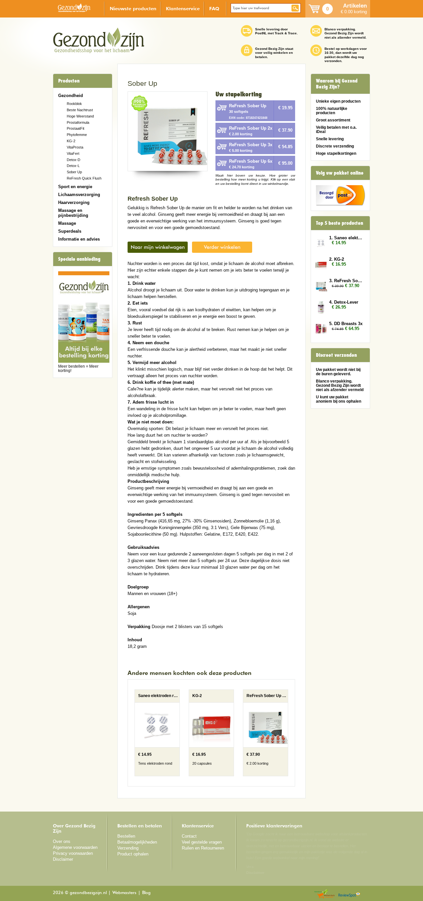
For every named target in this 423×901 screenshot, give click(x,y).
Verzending (127, 848)
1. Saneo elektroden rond (346, 237)
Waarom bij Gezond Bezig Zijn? (337, 84)
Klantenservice (183, 8)
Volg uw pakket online (340, 173)
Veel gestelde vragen (202, 842)
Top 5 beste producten (339, 223)
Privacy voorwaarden (73, 853)
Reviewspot (349, 894)
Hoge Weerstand (80, 116)
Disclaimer (63, 859)
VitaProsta (75, 147)
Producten (69, 81)
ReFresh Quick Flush (84, 178)
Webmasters (124, 893)
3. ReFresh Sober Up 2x (346, 280)
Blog (146, 893)
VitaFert (73, 153)
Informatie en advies (79, 239)
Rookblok (74, 104)
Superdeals (69, 231)
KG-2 (71, 141)
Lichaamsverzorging (79, 194)
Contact (189, 836)
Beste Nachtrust (80, 110)
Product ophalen (132, 853)
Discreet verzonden (336, 355)
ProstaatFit (75, 128)
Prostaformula (78, 122)
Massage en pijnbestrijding (73, 213)
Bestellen (126, 836)
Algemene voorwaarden (75, 847)
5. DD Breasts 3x (346, 323)
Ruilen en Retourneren (203, 848)
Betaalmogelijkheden (137, 842)
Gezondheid (70, 95)
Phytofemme (77, 135)
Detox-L (73, 166)
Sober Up (74, 172)
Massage (67, 223)
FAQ (214, 8)
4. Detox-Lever (343, 302)
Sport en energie (75, 186)
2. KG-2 (336, 259)
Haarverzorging (74, 202)
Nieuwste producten (133, 8)
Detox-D (73, 160)
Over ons (61, 841)
